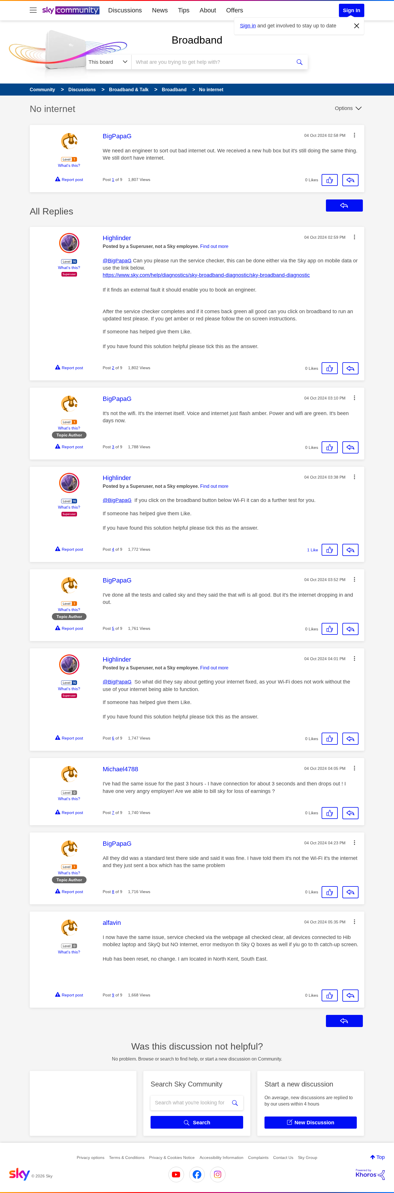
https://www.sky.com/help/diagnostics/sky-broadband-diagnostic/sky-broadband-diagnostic (206, 275)
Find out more (214, 246)
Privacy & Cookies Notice (172, 1157)
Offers (234, 10)
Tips (184, 10)
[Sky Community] (71, 10)
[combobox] (211, 62)
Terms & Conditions (127, 1157)
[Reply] (350, 180)
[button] (354, 135)
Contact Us (283, 1157)
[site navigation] (33, 10)
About (208, 10)
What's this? (69, 165)
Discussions (125, 10)
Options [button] (344, 108)
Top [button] (380, 1157)
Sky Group (307, 1157)
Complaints (258, 1157)
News (160, 10)
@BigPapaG (117, 261)
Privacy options (90, 1157)
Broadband (197, 40)
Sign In (351, 10)
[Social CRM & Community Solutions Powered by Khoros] (370, 1174)
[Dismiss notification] (356, 26)
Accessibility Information (221, 1157)
